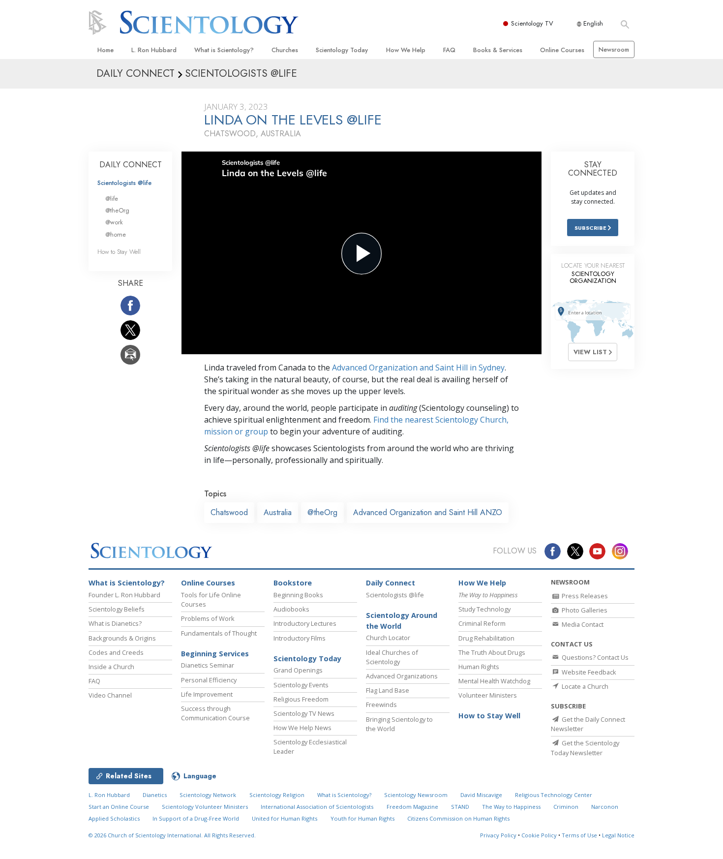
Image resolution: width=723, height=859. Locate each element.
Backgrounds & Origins (122, 638)
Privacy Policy (498, 835)
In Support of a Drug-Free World (195, 818)
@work (114, 222)
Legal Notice (618, 835)
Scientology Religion (276, 794)
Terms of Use (579, 835)
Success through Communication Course (215, 713)
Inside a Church (111, 666)
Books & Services (497, 50)
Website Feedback (588, 672)
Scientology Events (301, 684)
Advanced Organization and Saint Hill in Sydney (418, 367)
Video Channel (110, 695)
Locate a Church (584, 686)
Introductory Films (299, 638)
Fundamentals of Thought (219, 633)
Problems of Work (208, 618)
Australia (278, 512)
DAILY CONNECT (130, 164)
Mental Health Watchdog (494, 680)
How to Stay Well (119, 251)
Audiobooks (291, 609)
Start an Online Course (119, 806)
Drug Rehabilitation (486, 638)
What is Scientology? (224, 50)
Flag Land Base (387, 690)
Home (105, 50)
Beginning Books (298, 594)
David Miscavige (481, 794)
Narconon (604, 806)
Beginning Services (215, 653)
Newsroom (614, 49)
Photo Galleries (583, 610)
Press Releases (584, 595)
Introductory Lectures (304, 623)
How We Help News (302, 727)
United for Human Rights (284, 818)
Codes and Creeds (116, 652)
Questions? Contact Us (594, 657)
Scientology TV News (303, 713)
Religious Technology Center (553, 794)
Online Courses (562, 50)
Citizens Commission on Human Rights (458, 818)
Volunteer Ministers (487, 695)
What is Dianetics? (115, 623)
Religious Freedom (301, 699)
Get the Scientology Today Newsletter (585, 747)
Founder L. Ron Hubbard (124, 594)
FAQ (449, 50)
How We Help (405, 50)
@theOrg (322, 512)
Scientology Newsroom (416, 794)
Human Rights (478, 666)
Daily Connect (390, 582)
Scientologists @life (124, 182)
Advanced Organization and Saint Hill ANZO (427, 512)
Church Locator (388, 637)
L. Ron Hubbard (154, 50)
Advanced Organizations (402, 676)
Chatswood (229, 512)
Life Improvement (207, 694)
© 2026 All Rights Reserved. (172, 835)
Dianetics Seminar (207, 665)
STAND (460, 806)
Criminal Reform (482, 623)
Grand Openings (298, 670)
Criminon (565, 806)
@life (111, 198)
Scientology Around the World (401, 621)
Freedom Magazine (412, 806)
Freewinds (381, 704)
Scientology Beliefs (117, 609)
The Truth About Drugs (491, 652)
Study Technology (484, 609)
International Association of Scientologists (317, 806)
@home (115, 234)
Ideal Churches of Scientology (392, 657)
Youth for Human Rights (362, 818)
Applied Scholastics (114, 818)
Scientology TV (532, 23)
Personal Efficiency (209, 679)
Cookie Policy (539, 835)
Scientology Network (208, 794)
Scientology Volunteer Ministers (205, 806)
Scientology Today (342, 50)
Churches (284, 50)
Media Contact (581, 624)
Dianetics (155, 794)
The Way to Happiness (511, 806)
